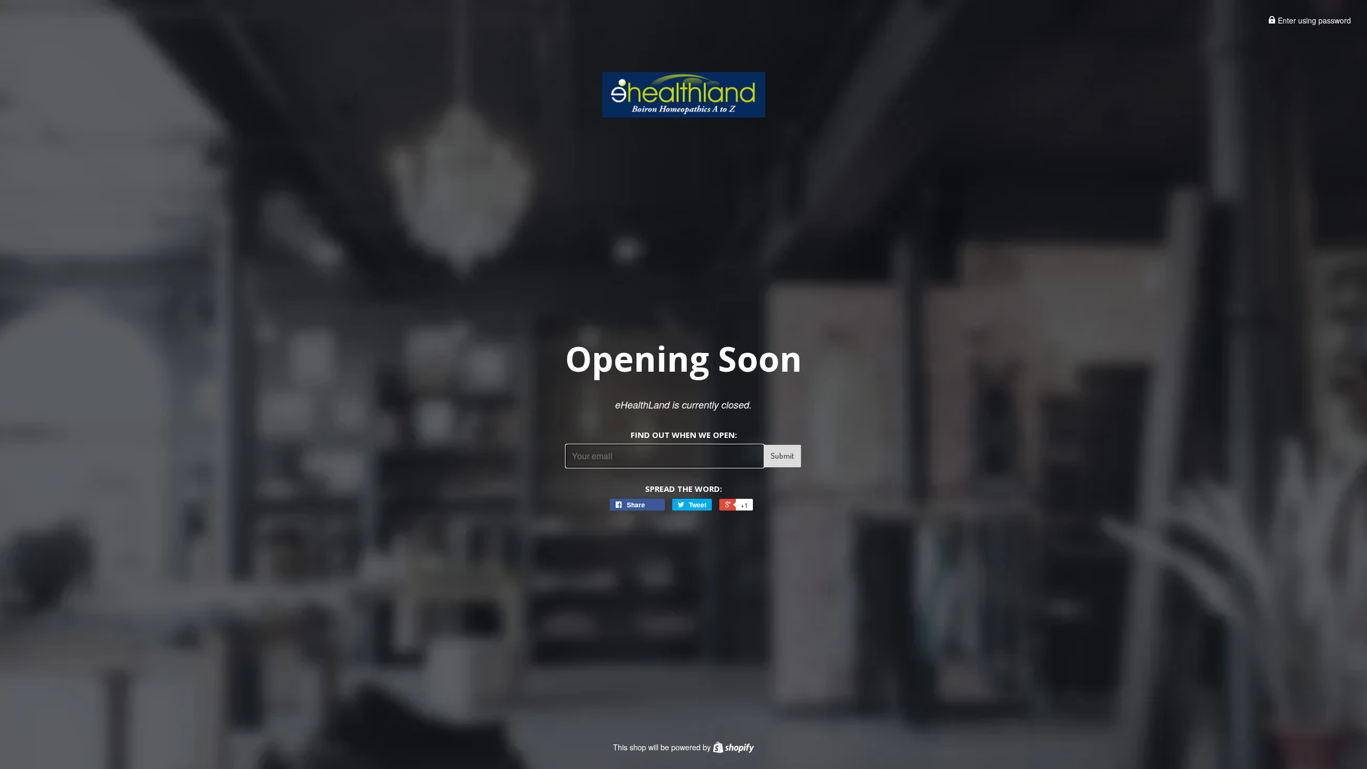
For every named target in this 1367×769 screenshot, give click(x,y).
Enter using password (1313, 20)
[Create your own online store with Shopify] (733, 747)
